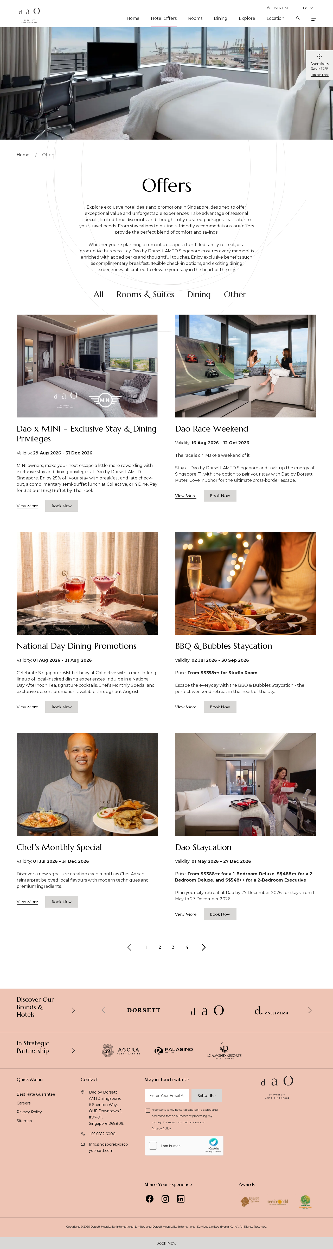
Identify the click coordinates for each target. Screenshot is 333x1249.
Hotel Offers (164, 18)
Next (203, 947)
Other (235, 294)
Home (133, 18)
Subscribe (207, 1095)
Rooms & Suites (145, 294)
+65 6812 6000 (102, 1134)
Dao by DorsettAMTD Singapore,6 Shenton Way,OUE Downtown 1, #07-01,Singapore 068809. (106, 1108)
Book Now (166, 1243)
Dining (220, 18)
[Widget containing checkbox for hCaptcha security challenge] (184, 1146)
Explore (247, 18)
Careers (23, 1103)
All (99, 294)
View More (27, 505)
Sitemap (24, 1121)
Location (275, 18)
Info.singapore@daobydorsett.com (108, 1147)
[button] (309, 1010)
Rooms (195, 18)
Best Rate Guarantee (36, 1094)
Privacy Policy (29, 1112)
